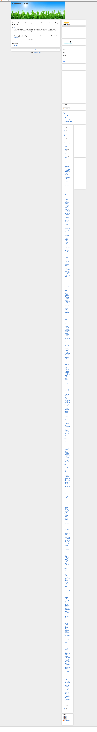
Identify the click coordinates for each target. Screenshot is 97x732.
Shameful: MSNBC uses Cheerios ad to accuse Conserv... (67, 198)
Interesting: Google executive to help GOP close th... (67, 239)
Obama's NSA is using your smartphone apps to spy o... (67, 235)
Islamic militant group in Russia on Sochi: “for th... (67, 398)
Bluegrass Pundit (19, 4)
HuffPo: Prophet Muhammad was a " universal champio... (67, 294)
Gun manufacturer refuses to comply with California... (67, 256)
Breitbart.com (66, 117)
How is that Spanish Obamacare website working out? (67, 556)
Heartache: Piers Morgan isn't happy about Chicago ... (67, 643)
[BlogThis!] (29, 39)
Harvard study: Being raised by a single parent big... (67, 289)
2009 (65, 709)
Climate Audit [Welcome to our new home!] (71, 119)
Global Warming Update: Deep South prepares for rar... (67, 230)
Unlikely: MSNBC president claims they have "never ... (67, 186)
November (66, 145)
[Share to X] (30, 39)
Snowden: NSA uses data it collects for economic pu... (67, 281)
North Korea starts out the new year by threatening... (67, 685)
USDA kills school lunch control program (67, 688)
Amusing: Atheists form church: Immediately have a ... (67, 678)
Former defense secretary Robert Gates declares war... (67, 657)
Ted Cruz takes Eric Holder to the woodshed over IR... (67, 210)
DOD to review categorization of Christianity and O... (67, 664)
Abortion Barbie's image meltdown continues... (67, 376)
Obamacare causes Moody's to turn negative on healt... (67, 318)
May (65, 153)
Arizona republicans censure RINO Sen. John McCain (67, 570)
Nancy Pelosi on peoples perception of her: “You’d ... (67, 483)
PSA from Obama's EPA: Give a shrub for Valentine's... (67, 700)
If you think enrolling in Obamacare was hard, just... (67, 385)
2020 (65, 134)
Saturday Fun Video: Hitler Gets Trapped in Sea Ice (67, 696)
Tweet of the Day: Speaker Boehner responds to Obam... (67, 488)
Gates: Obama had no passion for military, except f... (67, 551)
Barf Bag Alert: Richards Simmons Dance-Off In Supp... (67, 435)
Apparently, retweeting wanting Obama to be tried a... (67, 335)
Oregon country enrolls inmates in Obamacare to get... (67, 444)
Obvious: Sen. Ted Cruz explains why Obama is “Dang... (67, 605)
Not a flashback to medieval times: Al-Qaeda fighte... (67, 326)
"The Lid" (65, 113)
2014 (65, 142)
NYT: (14, 27)
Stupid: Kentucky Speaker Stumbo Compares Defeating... (67, 452)
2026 (65, 127)
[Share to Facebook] (31, 39)
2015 (65, 141)
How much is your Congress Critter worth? (67, 609)
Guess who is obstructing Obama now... (67, 194)
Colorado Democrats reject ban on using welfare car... (67, 475)
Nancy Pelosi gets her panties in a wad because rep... (67, 618)
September (66, 147)
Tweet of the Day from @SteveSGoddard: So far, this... (67, 340)
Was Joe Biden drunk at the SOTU (67, 218)
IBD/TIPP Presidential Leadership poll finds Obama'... (67, 623)
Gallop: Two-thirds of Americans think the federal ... (67, 349)
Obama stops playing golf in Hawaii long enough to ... (67, 692)
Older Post (58, 49)
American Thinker (67, 115)
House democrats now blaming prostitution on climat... (67, 583)
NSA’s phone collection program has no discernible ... (67, 525)
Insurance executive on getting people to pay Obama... (67, 579)
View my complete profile (67, 723)
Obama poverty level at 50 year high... (67, 640)
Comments (66, 108)
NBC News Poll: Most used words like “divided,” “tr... (67, 225)
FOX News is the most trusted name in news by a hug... (67, 178)
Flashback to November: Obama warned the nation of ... (67, 673)
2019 (65, 135)
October (66, 146)
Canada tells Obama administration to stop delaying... (67, 413)
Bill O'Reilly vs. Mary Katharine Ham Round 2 (67, 533)
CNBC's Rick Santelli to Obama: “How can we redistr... (67, 471)
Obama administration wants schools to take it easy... (67, 636)
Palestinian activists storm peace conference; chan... (67, 597)
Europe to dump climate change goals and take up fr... (67, 402)
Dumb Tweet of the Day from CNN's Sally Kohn (67, 251)
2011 (65, 706)
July (65, 150)
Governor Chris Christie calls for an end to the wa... (67, 372)
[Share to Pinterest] (32, 39)
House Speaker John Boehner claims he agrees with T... (67, 285)
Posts (65, 106)
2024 (65, 130)
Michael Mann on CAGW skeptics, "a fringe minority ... (67, 430)
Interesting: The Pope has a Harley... (67, 511)
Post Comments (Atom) (37, 52)
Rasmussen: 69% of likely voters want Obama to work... (67, 202)
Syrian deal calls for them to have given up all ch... (67, 190)
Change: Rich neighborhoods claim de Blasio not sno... (67, 358)
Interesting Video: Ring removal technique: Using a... (67, 272)
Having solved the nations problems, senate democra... (67, 508)
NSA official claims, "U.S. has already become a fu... (67, 448)
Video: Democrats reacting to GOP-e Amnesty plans (67, 206)
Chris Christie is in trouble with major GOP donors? (67, 394)
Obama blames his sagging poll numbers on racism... (67, 405)
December (66, 143)
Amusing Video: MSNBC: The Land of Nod (67, 500)
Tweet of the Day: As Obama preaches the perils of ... (67, 214)
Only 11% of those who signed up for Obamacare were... (67, 418)
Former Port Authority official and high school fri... (67, 166)
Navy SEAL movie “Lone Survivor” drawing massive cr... (67, 565)
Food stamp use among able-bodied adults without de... (67, 479)
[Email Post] (27, 39)
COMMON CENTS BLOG (68, 121)
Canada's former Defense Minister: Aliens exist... (67, 668)
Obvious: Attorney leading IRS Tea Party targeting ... (67, 627)
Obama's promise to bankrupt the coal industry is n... (67, 461)
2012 (65, 705)
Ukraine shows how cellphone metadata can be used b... (67, 301)
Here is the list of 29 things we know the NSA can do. (67, 426)
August (66, 149)
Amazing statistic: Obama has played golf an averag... (67, 661)
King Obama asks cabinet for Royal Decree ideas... (67, 305)
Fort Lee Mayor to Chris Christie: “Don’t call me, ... (67, 631)
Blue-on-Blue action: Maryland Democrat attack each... (67, 174)
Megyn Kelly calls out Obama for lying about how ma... (67, 457)
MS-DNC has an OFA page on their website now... (67, 221)
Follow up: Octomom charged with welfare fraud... (67, 546)
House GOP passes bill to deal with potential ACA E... (67, 613)
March (66, 156)
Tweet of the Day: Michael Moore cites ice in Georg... (67, 161)
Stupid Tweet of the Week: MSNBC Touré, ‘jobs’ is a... (67, 492)
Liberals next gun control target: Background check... (67, 574)
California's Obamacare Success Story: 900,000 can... (67, 298)
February (66, 157)
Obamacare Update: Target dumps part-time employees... (67, 354)
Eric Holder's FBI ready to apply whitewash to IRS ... (67, 503)
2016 (65, 139)
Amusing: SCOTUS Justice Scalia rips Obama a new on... (67, 537)
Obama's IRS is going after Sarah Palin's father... (67, 529)
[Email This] (28, 39)
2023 (65, 131)
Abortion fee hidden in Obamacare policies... (67, 243)
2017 (65, 138)
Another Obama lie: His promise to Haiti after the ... (67, 560)
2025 (65, 128)
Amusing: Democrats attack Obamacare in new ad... (67, 466)
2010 (65, 708)
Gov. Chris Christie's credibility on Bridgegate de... (67, 520)
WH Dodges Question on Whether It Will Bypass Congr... (67, 330)
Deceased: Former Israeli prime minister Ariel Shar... (67, 587)
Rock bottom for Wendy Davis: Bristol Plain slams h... (67, 264)
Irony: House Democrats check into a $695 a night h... (67, 345)
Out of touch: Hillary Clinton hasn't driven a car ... (67, 247)
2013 (65, 704)
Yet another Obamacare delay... (67, 409)
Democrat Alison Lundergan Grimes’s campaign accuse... (67, 648)
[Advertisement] (68, 32)
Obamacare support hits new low (67, 309)
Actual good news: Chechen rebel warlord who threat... (67, 440)
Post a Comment (15, 45)
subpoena (21, 41)
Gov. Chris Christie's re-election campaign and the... (67, 313)
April (65, 154)
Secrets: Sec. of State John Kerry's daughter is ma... (67, 277)
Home (36, 49)
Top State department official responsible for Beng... (67, 268)
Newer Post (14, 49)
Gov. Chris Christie (17, 41)
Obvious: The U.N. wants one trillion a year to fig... (67, 496)
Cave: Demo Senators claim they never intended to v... (67, 170)
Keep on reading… (17, 37)
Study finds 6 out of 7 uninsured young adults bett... (67, 322)
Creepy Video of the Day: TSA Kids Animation (67, 681)
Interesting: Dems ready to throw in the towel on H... (67, 182)
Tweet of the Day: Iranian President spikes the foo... (67, 515)
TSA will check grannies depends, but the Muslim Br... (67, 390)
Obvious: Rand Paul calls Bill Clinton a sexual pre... (67, 260)
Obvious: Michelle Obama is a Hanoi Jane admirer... (67, 380)
